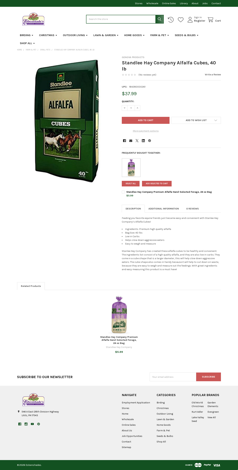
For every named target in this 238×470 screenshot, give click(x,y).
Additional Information (163, 208)
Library (184, 3)
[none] (66, 121)
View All (212, 417)
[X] (137, 140)
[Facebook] (124, 140)
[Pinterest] (149, 140)
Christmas (46, 35)
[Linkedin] (143, 140)
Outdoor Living (74, 35)
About (195, 3)
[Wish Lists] (181, 19)
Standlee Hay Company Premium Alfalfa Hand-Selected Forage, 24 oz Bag (169, 191)
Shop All (26, 43)
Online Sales (169, 3)
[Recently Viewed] (171, 19)
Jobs (205, 3)
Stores (139, 3)
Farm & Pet (158, 35)
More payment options (146, 130)
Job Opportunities (132, 436)
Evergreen (213, 411)
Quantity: (128, 101)
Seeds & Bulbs (185, 35)
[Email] (130, 140)
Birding (25, 35)
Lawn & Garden (104, 35)
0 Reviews (192, 208)
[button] (196, 120)
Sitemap (126, 447)
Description (133, 208)
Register (199, 20)
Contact (216, 3)
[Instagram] (26, 424)
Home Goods (133, 35)
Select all (131, 183)
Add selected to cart (157, 183)
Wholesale (152, 3)
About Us (127, 430)
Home (125, 413)
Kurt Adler (197, 411)
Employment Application (136, 402)
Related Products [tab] (31, 286)
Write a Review (213, 74)
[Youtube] (32, 424)
